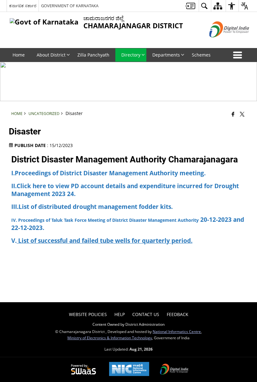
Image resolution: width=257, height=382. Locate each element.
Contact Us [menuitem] (145, 314)
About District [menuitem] (51, 55)
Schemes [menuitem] (201, 55)
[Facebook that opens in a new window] (233, 113)
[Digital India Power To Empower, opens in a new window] (174, 369)
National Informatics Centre (177, 331)
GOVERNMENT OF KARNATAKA (69, 5)
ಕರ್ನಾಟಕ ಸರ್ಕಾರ (22, 5)
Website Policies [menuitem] (88, 314)
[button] (239, 55)
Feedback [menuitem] (177, 314)
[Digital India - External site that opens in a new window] (221, 43)
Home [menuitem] (19, 55)
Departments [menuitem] (166, 55)
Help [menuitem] (119, 314)
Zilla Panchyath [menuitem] (93, 55)
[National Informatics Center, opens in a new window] (129, 369)
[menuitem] (190, 6)
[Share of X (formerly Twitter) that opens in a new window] (242, 113)
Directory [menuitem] (130, 55)
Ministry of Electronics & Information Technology (109, 337)
